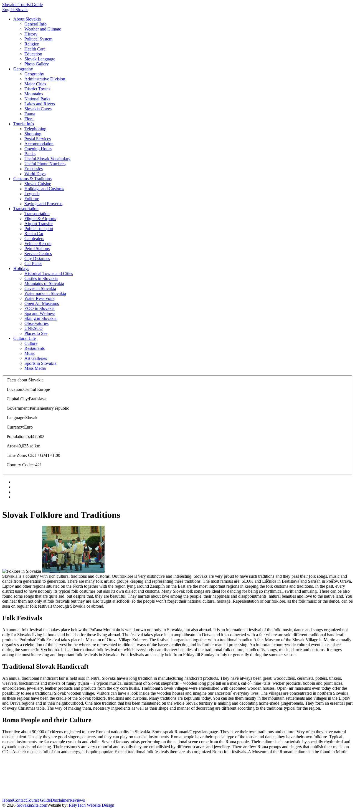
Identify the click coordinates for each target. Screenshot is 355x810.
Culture (30, 343)
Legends (31, 193)
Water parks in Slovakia (45, 293)
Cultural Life (24, 338)
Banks (30, 153)
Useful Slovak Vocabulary (47, 158)
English (9, 9)
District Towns (37, 88)
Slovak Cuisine (37, 183)
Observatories (36, 323)
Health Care (34, 49)
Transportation (26, 208)
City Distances (37, 258)
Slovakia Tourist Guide (22, 4)
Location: (15, 389)
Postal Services (37, 138)
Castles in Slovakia (41, 278)
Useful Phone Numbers (44, 163)
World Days (34, 173)
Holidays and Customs (44, 188)
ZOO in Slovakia (39, 308)
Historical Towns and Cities (48, 273)
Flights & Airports (40, 218)
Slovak (22, 9)
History (30, 34)
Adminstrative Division (44, 79)
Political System (38, 39)
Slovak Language (39, 59)
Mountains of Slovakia (44, 283)
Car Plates (33, 263)
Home (7, 800)
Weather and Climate (42, 29)
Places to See (35, 333)
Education (33, 54)
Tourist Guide (39, 800)
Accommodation (39, 143)
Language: (16, 417)
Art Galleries (35, 358)
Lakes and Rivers (39, 103)
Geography (23, 69)
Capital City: (18, 398)
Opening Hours (38, 148)
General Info (35, 24)
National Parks (37, 98)
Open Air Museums (41, 303)
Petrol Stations (37, 248)
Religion (31, 44)
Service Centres (38, 253)
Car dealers (34, 238)
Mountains (33, 93)
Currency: (15, 427)
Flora (29, 118)
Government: (18, 408)
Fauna (29, 113)
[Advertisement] (103, 785)
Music (29, 353)
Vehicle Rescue (37, 243)
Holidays (21, 268)
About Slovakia (27, 19)
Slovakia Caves (38, 108)
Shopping (32, 133)
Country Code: (20, 464)
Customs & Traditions (32, 178)
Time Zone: (17, 455)
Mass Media (35, 368)
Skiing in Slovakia (40, 318)
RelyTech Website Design (91, 805)
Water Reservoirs (39, 298)
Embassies (33, 168)
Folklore (31, 198)
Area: (11, 446)
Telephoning (35, 128)
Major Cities (35, 83)
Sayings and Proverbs (43, 203)
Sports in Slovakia (40, 363)
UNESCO (33, 328)
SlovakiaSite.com (32, 805)
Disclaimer (60, 800)
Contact (20, 800)
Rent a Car (33, 233)
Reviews (77, 800)
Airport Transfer (38, 223)
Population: (17, 436)
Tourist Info (23, 123)
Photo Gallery (36, 64)
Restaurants (34, 348)
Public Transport (38, 228)
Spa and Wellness (39, 313)
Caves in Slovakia (40, 288)
